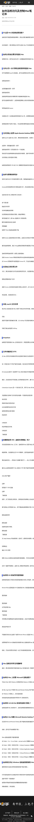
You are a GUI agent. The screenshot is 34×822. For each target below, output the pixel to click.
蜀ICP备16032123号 (17, 818)
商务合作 (16, 813)
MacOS (14, 6)
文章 (6, 6)
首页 (3, 6)
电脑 (10, 6)
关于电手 (7, 813)
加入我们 (25, 813)
